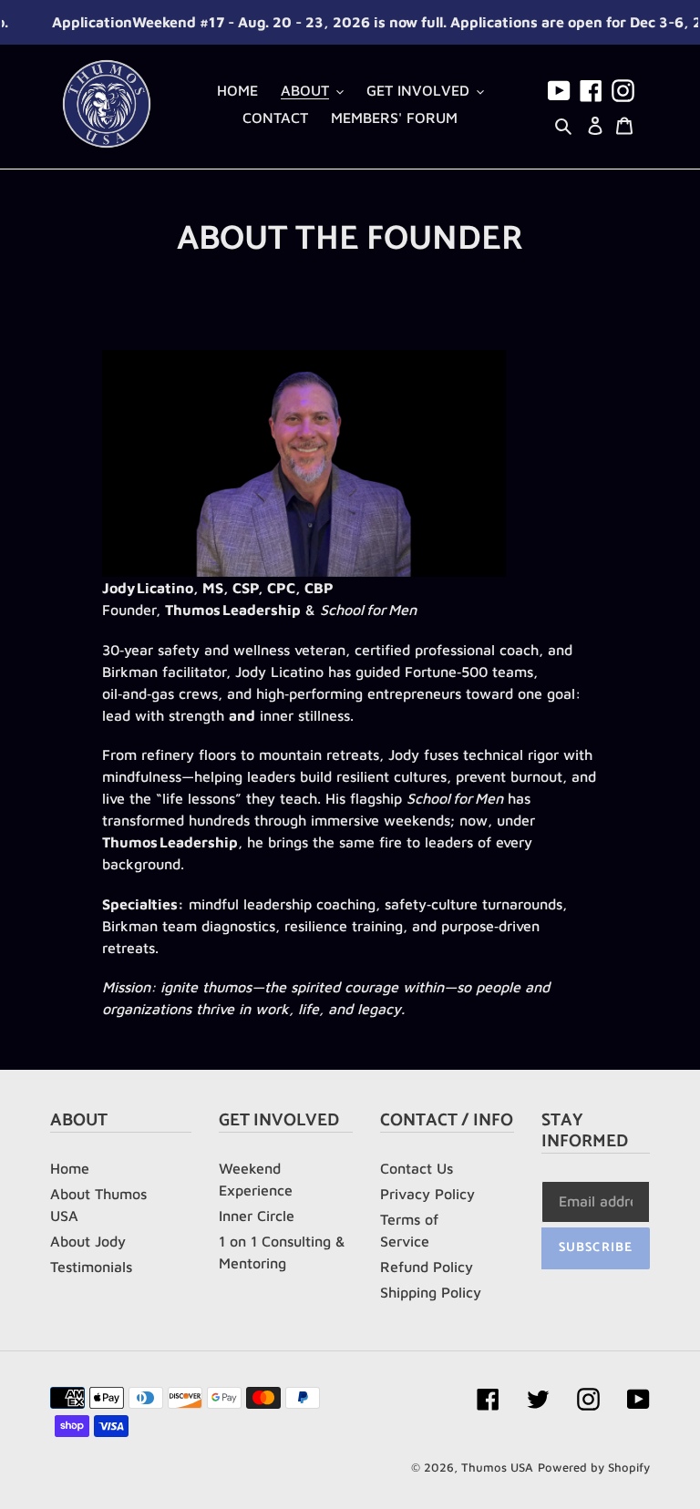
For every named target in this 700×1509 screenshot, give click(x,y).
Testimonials (91, 1266)
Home (69, 1168)
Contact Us (416, 1168)
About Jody (88, 1241)
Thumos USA (497, 1467)
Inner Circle (256, 1215)
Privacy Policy (427, 1194)
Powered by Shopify (594, 1467)
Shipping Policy (430, 1292)
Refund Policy (426, 1266)
